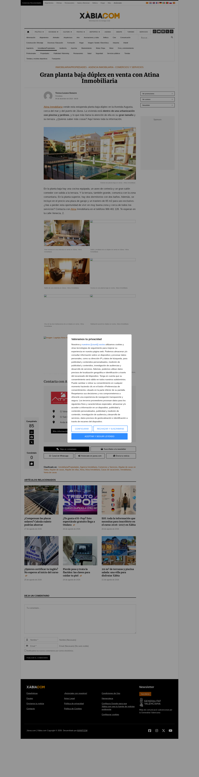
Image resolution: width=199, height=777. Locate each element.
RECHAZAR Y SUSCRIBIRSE (110, 429)
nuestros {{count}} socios (93, 344)
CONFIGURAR (82, 429)
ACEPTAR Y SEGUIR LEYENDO (99, 436)
